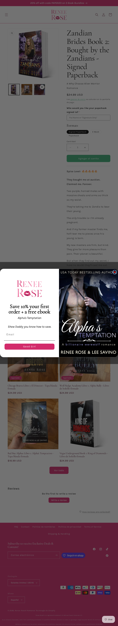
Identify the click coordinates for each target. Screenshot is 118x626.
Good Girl (29, 346)
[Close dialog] (115, 272)
